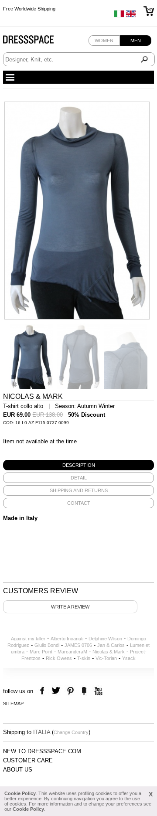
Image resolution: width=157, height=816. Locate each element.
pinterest (70, 691)
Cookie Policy (20, 793)
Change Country (71, 732)
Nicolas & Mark (108, 651)
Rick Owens (59, 658)
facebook (43, 691)
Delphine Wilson (105, 638)
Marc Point (41, 651)
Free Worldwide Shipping (29, 8)
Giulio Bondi (46, 645)
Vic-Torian (106, 658)
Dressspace (36, 41)
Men (135, 40)
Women (104, 40)
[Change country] (119, 15)
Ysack (129, 658)
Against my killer (28, 638)
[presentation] (78, 465)
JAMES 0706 (78, 645)
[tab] (78, 465)
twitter (57, 691)
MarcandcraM (72, 651)
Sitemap (13, 703)
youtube (97, 691)
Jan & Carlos (111, 645)
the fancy (84, 691)
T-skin (83, 658)
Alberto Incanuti (67, 638)
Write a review (70, 606)
